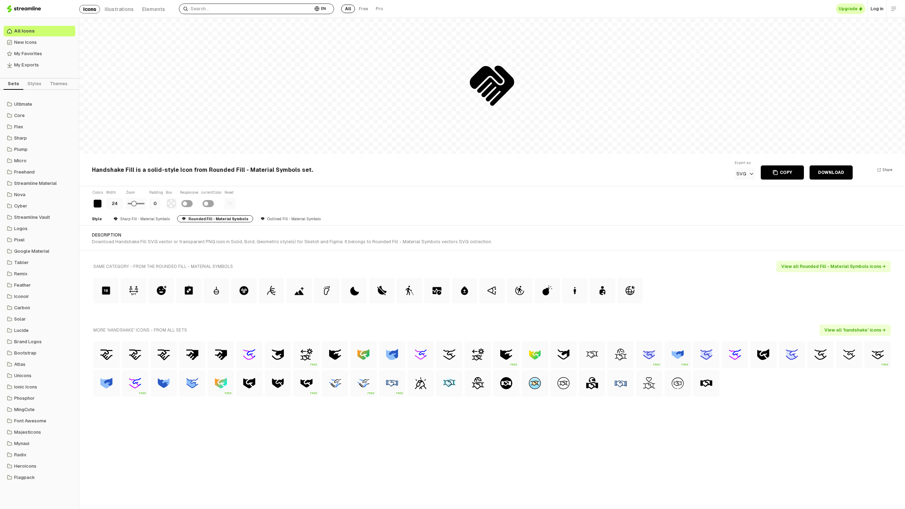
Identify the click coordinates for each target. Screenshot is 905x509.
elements (153, 9)
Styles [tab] (34, 83)
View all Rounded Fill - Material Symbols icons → (833, 266)
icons (89, 9)
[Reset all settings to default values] (230, 203)
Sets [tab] (13, 83)
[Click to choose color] (97, 204)
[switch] (187, 203)
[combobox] (246, 9)
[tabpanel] (39, 291)
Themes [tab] (59, 83)
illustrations (119, 9)
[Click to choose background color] (171, 204)
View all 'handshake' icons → (855, 330)
